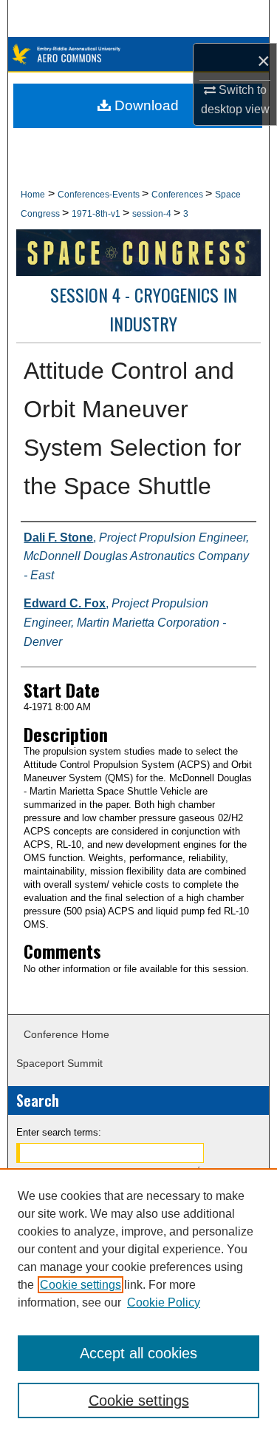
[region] (138, 1302)
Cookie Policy (163, 1302)
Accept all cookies (138, 1353)
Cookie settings (80, 1284)
